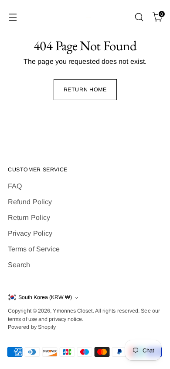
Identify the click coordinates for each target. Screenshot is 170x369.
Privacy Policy (30, 233)
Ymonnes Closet (72, 311)
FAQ (15, 186)
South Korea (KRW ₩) (45, 297)
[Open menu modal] (12, 17)
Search (19, 264)
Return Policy (29, 217)
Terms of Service (34, 249)
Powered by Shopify (32, 327)
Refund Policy (30, 201)
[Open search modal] (139, 17)
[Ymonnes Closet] (85, 17)
